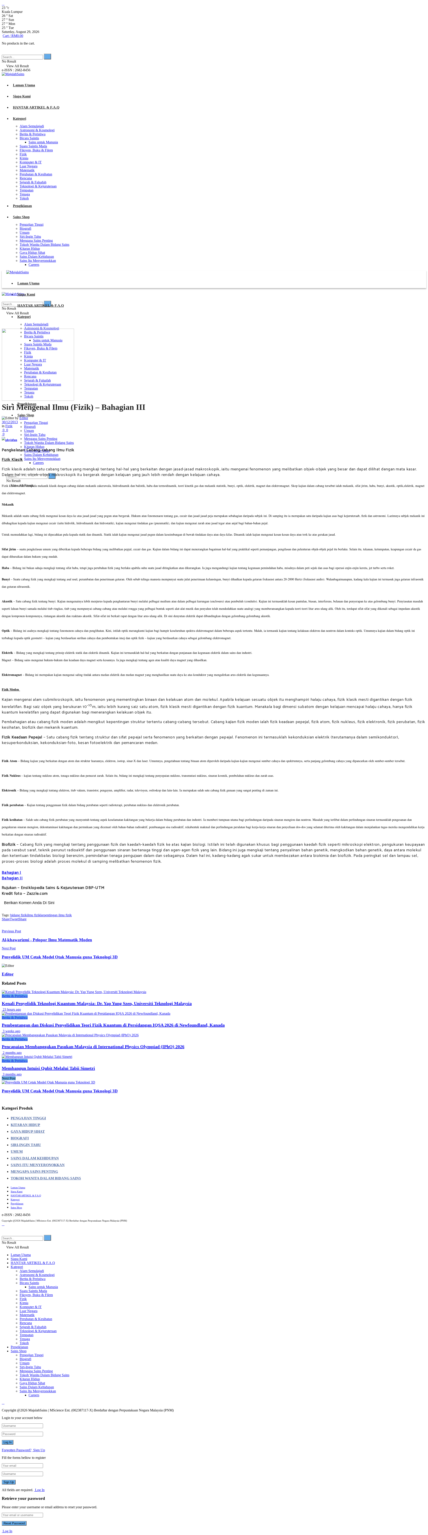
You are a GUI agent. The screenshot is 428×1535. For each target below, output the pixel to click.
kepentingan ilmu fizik (56, 915)
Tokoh (24, 198)
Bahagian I (11, 872)
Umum (24, 232)
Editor (8, 974)
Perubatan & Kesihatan (36, 174)
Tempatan (26, 190)
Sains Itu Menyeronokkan (38, 260)
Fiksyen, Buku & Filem (36, 150)
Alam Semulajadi (32, 126)
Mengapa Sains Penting (36, 240)
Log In (39, 1490)
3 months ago (12, 1074)
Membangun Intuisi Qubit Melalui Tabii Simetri (48, 1068)
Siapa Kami (22, 96)
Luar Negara (28, 166)
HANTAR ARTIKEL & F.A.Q (36, 107)
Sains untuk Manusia (43, 142)
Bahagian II (12, 878)
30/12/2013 (10, 422)
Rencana (26, 178)
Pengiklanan (22, 206)
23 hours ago (11, 1009)
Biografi (25, 228)
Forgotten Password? (16, 1450)
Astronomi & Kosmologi (37, 130)
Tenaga (25, 194)
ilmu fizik (33, 915)
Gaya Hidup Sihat (32, 252)
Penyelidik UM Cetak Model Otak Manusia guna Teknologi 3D (60, 1091)
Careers (34, 264)
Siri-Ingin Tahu (30, 236)
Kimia (24, 158)
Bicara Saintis (29, 138)
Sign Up (38, 1450)
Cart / (13, 36)
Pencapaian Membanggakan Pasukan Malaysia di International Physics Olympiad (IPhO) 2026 (93, 1046)
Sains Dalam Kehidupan (37, 256)
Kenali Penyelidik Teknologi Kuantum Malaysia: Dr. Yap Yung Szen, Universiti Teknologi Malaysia (97, 1003)
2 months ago (12, 1053)
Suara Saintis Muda (33, 146)
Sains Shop (21, 217)
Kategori (19, 118)
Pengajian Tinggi (31, 224)
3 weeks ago (11, 1031)
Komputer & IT (31, 162)
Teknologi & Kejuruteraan (38, 186)
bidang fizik (18, 915)
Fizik (23, 154)
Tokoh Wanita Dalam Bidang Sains (44, 244)
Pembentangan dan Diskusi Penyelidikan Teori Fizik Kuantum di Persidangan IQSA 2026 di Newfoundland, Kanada (113, 1025)
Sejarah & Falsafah (33, 182)
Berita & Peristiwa (32, 134)
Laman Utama (24, 85)
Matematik (27, 170)
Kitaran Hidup (30, 248)
